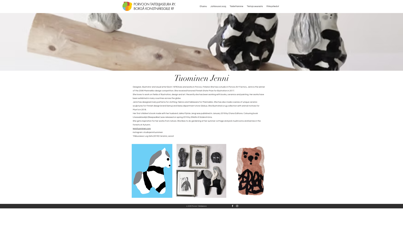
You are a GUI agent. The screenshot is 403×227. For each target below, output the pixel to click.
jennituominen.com (142, 128)
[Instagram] (237, 206)
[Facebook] (232, 206)
